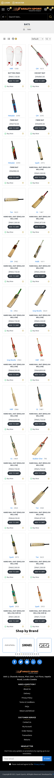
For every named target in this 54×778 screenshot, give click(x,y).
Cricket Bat (39, 73)
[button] (16, 656)
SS (37, 212)
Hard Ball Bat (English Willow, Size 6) (39, 612)
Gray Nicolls (37, 311)
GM (37, 69)
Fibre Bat (14, 120)
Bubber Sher (38, 459)
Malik (37, 262)
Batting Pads (14, 73)
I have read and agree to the (28, 764)
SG (11, 508)
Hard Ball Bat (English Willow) (39, 168)
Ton (11, 212)
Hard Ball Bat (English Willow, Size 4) (14, 612)
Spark (37, 163)
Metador (11, 116)
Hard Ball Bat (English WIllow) (39, 464)
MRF (11, 69)
